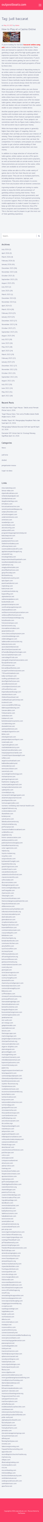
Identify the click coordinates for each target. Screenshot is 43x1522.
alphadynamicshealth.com (11, 1420)
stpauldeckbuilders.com (10, 1266)
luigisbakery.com (8, 1311)
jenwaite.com (7, 1430)
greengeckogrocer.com (10, 779)
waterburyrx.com (8, 1128)
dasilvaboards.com (8, 917)
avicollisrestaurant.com (10, 1121)
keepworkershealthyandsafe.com (14, 559)
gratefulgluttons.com (10, 866)
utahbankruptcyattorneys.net (12, 700)
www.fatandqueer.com (10, 1258)
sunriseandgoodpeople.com (12, 1076)
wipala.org (5, 850)
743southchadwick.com (10, 673)
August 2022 (6, 381)
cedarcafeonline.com (9, 512)
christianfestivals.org (9, 1041)
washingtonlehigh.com (10, 1309)
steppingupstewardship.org (11, 1303)
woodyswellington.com (10, 1359)
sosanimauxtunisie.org (10, 591)
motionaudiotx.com (9, 1465)
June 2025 (5, 290)
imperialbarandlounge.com (11, 692)
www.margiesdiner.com (10, 1277)
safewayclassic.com (9, 546)
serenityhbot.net (8, 1221)
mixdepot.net (7, 1324)
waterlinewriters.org (9, 1187)
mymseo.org (6, 1457)
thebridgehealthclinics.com (11, 1184)
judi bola (5, 455)
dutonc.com (6, 1031)
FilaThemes (21, 1513)
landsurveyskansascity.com (11, 1264)
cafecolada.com (7, 880)
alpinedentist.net (8, 596)
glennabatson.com (8, 919)
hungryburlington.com (10, 1009)
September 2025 (8, 279)
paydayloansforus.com (10, 541)
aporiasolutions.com (9, 1176)
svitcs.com (5, 1155)
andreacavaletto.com (10, 840)
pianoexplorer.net (8, 1343)
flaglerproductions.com (10, 925)
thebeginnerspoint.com (10, 885)
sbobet (4, 460)
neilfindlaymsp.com (9, 1118)
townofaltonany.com (9, 1065)
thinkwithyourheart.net (10, 697)
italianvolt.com (7, 718)
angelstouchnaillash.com (11, 760)
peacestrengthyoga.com (10, 1245)
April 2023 (5, 350)
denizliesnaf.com (8, 1147)
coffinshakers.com (8, 993)
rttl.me (4, 1467)
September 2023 (8, 332)
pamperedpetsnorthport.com (12, 739)
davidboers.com (7, 1203)
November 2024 (8, 302)
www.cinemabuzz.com (10, 1322)
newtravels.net (7, 538)
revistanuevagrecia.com (10, 972)
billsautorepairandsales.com (12, 1388)
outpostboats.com (14, 4)
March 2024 (6, 309)
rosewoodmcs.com (9, 1327)
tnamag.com (6, 1168)
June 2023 (5, 343)
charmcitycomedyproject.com (12, 983)
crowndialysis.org (8, 792)
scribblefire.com (7, 832)
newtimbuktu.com (8, 525)
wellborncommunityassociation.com (15, 612)
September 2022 (8, 377)
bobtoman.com (7, 588)
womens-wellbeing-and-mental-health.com (18, 805)
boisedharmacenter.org (10, 845)
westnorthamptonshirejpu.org (13, 617)
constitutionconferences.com (12, 1150)
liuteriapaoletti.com (9, 1073)
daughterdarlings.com (10, 501)
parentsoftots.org (8, 1192)
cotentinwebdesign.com (10, 636)
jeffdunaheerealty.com (10, 1242)
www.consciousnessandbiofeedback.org (16, 1335)
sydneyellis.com (7, 790)
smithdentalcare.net (9, 1478)
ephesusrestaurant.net (10, 1356)
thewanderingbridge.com (11, 1001)
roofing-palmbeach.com (10, 678)
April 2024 (5, 305)
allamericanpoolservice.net (12, 798)
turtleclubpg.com (8, 1105)
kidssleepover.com (8, 535)
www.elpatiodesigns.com (11, 1364)
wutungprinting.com (9, 1054)
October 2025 (7, 275)
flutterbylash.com (8, 1422)
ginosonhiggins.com (9, 1052)
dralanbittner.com (8, 726)
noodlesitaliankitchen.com (11, 562)
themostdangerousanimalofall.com (15, 901)
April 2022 (5, 396)
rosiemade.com (7, 742)
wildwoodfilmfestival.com (11, 615)
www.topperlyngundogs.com (12, 1237)
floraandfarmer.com (9, 662)
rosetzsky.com (7, 967)
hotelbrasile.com (8, 620)
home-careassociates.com (11, 837)
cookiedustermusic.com (10, 1089)
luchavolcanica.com (9, 1097)
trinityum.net (6, 1348)
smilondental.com (8, 766)
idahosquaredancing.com (11, 708)
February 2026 (7, 260)
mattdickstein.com (8, 1208)
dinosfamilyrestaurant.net (11, 649)
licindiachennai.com (9, 498)
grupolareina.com (8, 631)
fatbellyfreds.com (8, 1361)
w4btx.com (6, 758)
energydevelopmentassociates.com (15, 660)
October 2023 (7, 328)
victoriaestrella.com (9, 1110)
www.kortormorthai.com (11, 1256)
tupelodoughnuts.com (10, 745)
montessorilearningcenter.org (12, 1393)
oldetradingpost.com (9, 639)
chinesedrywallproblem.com (12, 1078)
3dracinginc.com (7, 895)
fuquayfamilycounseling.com (12, 1449)
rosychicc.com (7, 856)
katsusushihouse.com (9, 959)
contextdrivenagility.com (11, 988)
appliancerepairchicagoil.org (12, 551)
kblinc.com (5, 734)
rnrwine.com (6, 1444)
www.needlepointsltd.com (11, 1282)
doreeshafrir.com (8, 980)
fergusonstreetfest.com (11, 1396)
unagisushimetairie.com (10, 567)
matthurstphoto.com (9, 1401)
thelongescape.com (9, 1033)
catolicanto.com (8, 819)
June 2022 (5, 388)
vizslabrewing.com (8, 723)
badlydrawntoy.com (9, 1211)
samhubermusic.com (9, 1483)
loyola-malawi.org (8, 853)
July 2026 (5, 249)
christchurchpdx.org (9, 938)
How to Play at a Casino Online (19, 29)
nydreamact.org (7, 565)
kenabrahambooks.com (10, 941)
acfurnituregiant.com (9, 514)
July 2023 (5, 339)
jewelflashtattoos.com (10, 570)
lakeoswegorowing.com (10, 1446)
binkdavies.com (7, 935)
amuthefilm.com (8, 946)
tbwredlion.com (7, 1385)
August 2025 (6, 283)
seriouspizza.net (8, 1158)
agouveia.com (7, 1452)
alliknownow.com (8, 906)
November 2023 (8, 324)
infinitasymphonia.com (10, 954)
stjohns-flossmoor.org (10, 1083)
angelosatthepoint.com (10, 1134)
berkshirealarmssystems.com (12, 721)
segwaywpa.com (8, 1179)
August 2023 (6, 335)
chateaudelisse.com (9, 610)
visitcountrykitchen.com (10, 1044)
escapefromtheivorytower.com (13, 670)
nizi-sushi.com (7, 1020)
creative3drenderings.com (11, 1195)
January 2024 (6, 317)
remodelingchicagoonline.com (12, 1295)
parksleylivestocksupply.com (12, 843)
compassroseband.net (10, 1160)
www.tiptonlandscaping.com (12, 1301)
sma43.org (5, 1293)
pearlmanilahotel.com (10, 583)
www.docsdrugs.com (9, 1274)
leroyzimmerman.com (10, 1436)
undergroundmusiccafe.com (12, 1481)
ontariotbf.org (7, 554)
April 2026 (5, 253)
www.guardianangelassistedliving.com (16, 1377)
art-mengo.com (7, 1023)
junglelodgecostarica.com (11, 1038)
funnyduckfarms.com (9, 1428)
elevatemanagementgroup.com (13, 1433)
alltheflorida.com (8, 1404)
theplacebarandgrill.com (11, 1126)
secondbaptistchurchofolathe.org (14, 1454)
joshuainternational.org (10, 1224)
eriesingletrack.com (9, 737)
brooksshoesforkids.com (11, 1171)
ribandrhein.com (7, 813)
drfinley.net (6, 1438)
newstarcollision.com (9, 768)
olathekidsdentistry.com (10, 747)
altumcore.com (7, 1163)
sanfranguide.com (8, 890)
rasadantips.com (8, 522)
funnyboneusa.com (9, 1086)
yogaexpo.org (7, 835)
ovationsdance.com (9, 811)
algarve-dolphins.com (10, 1046)
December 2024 (8, 298)
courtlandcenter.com (9, 1115)
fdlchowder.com (8, 1279)
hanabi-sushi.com (8, 1314)
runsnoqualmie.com (9, 1271)
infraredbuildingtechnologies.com (14, 652)
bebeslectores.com (9, 644)
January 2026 (6, 264)
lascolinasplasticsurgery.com (12, 1287)
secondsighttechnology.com (12, 774)
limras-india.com (8, 490)
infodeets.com (7, 504)
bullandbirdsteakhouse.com (12, 1285)
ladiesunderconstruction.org (12, 641)
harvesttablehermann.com (11, 655)
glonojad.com (7, 970)
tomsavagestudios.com (10, 803)
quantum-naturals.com (10, 1391)
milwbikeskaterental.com (11, 1060)
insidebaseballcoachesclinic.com (13, 1407)
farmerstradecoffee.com (11, 1197)
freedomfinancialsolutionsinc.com (14, 1248)
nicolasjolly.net (7, 951)
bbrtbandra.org (7, 575)
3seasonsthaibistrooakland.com (13, 829)
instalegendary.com (9, 557)
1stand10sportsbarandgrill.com (13, 755)
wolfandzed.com (8, 1316)
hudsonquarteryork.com (10, 1367)
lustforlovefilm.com (9, 948)
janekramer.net (7, 1017)
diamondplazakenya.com (11, 1383)
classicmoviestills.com (10, 877)
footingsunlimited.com (10, 1269)
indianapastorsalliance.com (12, 1136)
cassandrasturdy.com (9, 872)
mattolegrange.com (9, 1036)
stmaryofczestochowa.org (11, 996)
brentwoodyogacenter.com (12, 1298)
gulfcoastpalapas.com (10, 1181)
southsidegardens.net (9, 1346)
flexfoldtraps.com (8, 1250)
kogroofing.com (7, 594)
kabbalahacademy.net (10, 763)
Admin (17, 25)
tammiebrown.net (8, 1028)
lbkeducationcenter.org (10, 821)
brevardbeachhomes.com (11, 668)
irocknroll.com (7, 702)
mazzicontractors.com (10, 1351)
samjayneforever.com (10, 1399)
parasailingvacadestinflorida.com (14, 1414)
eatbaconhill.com (8, 530)
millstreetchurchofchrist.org (12, 1412)
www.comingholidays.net (11, 888)
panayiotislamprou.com (10, 604)
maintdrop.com (7, 586)
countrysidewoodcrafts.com (12, 549)
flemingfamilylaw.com (10, 1441)
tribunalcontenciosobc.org (11, 911)
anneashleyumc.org (9, 1261)
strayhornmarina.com (9, 922)
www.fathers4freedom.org (12, 1234)
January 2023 (6, 362)
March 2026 (6, 257)
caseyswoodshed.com (10, 1142)
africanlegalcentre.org (10, 956)
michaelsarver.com (8, 776)
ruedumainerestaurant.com (12, 964)
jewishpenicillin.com (9, 800)
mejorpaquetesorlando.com (12, 753)
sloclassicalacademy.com (11, 914)
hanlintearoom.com (9, 1425)
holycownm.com (8, 1099)
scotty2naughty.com (9, 978)
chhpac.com (6, 1459)
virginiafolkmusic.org (9, 808)
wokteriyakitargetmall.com (12, 784)
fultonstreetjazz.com (10, 623)
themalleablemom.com (10, 1004)
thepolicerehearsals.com (11, 903)
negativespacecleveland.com (12, 1070)
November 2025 (8, 272)
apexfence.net (7, 1486)
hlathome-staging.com (10, 782)
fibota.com (6, 1369)
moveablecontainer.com (10, 628)
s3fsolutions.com (8, 665)
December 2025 (8, 268)
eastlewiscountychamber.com (13, 909)
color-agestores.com (9, 848)
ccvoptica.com (7, 1306)
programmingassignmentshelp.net (14, 533)
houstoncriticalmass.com (11, 898)
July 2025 (5, 287)
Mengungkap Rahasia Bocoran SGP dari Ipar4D (19, 427)
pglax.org (5, 1068)
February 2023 (7, 358)
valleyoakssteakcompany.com (13, 1139)
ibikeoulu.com (7, 991)
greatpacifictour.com (9, 1107)
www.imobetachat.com (10, 1205)
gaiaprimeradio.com (9, 1025)
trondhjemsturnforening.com (12, 1380)
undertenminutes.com (10, 517)
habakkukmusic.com (9, 1216)
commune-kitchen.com (10, 943)
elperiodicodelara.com (10, 493)
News (4, 448)
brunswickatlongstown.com (12, 1012)
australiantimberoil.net (10, 647)
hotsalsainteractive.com (11, 506)
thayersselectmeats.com (11, 1174)
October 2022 (7, 373)
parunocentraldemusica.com (12, 1375)
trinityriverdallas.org (9, 824)
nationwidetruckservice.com (12, 1102)
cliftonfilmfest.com (9, 689)
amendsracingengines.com (11, 1253)
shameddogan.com (8, 1189)
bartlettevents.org (9, 625)
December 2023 (8, 320)
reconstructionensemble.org (12, 1091)
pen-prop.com (7, 1229)
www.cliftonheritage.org (11, 1290)
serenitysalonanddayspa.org (12, 509)
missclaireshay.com (9, 488)
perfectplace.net (8, 827)
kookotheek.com (8, 602)
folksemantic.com (8, 713)
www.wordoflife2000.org (11, 705)
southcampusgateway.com (11, 607)
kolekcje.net (6, 816)
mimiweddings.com (9, 1473)
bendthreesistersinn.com (11, 1081)
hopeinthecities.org (9, 864)
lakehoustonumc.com (10, 1213)
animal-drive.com (8, 1166)
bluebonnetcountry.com (10, 578)
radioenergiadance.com (10, 599)
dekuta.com (6, 1319)
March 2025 (6, 294)
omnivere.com (7, 520)
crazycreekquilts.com (9, 933)
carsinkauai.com (7, 1409)
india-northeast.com (9, 676)
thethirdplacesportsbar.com (12, 1354)
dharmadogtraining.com (10, 1462)
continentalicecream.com (11, 930)
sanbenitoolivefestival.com (12, 874)
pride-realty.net (7, 1417)
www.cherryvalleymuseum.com (13, 633)
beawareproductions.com (11, 986)
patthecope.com (8, 1152)
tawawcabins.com (8, 710)
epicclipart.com (7, 580)
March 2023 (6, 354)
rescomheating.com (9, 1470)
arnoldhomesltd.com (9, 684)
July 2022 (5, 384)
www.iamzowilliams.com (11, 1338)
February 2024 (7, 313)
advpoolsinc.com (8, 1131)
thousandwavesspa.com (10, 1113)
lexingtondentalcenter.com (12, 787)
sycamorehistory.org (9, 1330)
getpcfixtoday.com (8, 572)
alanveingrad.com (8, 1049)
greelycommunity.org (9, 962)
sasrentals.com (7, 771)
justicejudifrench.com (9, 999)
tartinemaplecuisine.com (11, 1015)
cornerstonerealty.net (10, 1332)
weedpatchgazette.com (10, 731)
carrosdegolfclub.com (10, 657)
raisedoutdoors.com (9, 694)
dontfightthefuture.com (11, 681)
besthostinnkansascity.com (12, 1475)
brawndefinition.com (9, 927)
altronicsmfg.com (8, 527)
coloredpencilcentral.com (11, 686)
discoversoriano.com (9, 882)
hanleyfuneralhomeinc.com (12, 750)
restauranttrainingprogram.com (13, 795)
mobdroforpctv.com (9, 869)
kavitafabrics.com (8, 1094)
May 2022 (5, 392)
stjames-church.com (9, 975)
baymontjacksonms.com (11, 1062)
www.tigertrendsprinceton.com (13, 1232)
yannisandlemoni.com (9, 729)
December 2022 (8, 366)
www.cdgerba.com (8, 1372)
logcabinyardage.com (9, 1200)
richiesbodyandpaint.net (10, 496)
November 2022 (8, 369)
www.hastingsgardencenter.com (13, 1340)
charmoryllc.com (8, 893)
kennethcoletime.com (10, 1007)
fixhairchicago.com (8, 1144)
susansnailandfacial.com (11, 1226)
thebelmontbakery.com (10, 543)
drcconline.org (7, 1123)
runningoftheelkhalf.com (11, 1240)
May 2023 (5, 347)
